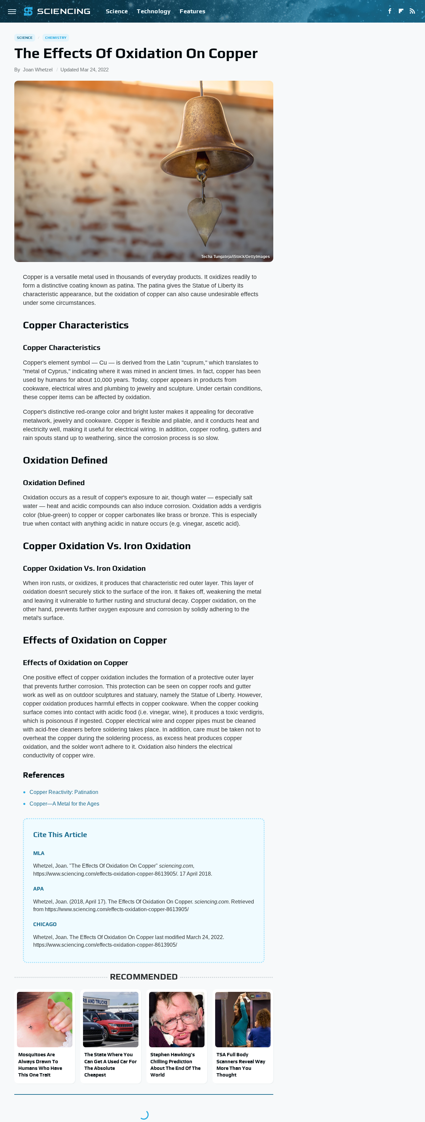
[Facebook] (389, 11)
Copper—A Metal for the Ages (64, 804)
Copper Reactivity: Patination (64, 792)
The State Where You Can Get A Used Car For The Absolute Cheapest (110, 1065)
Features (192, 11)
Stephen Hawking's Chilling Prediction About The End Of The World (175, 1065)
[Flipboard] (401, 11)
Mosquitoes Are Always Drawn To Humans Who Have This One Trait (40, 1065)
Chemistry (56, 38)
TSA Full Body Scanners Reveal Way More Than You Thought (240, 1065)
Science (117, 11)
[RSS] (412, 11)
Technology (154, 11)
